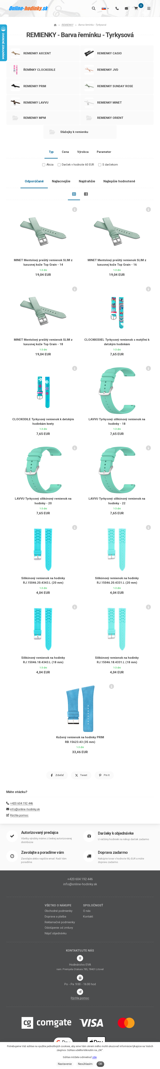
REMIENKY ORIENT (110, 118)
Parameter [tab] (104, 152)
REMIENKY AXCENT (37, 53)
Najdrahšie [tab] (87, 181)
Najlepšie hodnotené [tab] (119, 181)
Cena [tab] (65, 152)
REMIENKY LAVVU (35, 102)
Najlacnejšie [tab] (61, 181)
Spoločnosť (93, 905)
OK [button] (100, 1063)
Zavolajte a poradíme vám (42, 852)
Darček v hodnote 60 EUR (78, 164)
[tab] (74, 194)
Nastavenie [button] (65, 1063)
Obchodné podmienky (58, 911)
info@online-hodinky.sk (25, 809)
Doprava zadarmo (113, 852)
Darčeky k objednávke (115, 833)
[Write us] (80, 992)
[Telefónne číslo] (117, 8)
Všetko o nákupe (58, 905)
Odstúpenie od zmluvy (59, 927)
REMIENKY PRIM (34, 86)
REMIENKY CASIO (109, 53)
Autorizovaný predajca (39, 832)
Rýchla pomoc (19, 815)
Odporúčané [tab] (34, 181)
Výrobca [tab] (83, 152)
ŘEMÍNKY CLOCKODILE (39, 70)
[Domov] (28, 8)
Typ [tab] (51, 152)
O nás (87, 911)
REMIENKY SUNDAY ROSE (115, 86)
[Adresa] (80, 958)
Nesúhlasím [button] (85, 1063)
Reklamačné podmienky (60, 922)
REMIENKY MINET (109, 102)
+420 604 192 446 (21, 803)
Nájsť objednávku (56, 933)
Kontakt (88, 916)
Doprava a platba (55, 916)
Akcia (49, 164)
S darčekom (110, 164)
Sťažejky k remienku (74, 132)
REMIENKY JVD (107, 70)
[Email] (126, 8)
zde (94, 1057)
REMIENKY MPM (34, 118)
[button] (57, 775)
